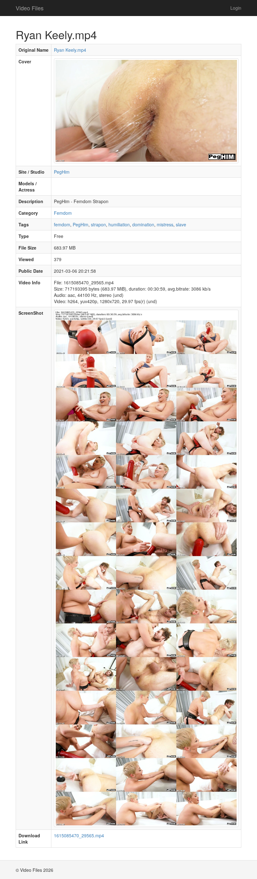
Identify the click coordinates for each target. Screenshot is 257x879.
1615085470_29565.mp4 (79, 835)
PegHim (62, 172)
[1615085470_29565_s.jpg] (146, 568)
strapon (98, 224)
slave (181, 224)
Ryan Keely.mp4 (70, 50)
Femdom (63, 213)
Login (235, 8)
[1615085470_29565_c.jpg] (146, 110)
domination (143, 224)
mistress (165, 224)
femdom (62, 224)
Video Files (30, 8)
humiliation (119, 224)
